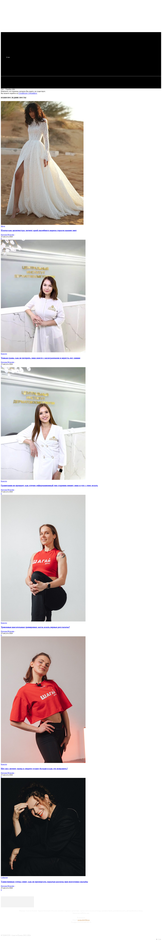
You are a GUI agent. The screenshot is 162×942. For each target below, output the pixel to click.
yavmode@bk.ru (84, 920)
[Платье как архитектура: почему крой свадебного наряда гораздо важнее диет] (42, 224)
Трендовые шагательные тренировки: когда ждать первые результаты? (35, 627)
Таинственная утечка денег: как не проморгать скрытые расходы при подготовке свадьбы (44, 882)
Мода (3, 226)
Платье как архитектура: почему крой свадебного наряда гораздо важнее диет (39, 230)
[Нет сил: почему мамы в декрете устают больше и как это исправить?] (43, 762)
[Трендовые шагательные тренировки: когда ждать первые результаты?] (43, 621)
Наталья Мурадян (7, 235)
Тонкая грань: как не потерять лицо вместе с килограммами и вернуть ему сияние (40, 358)
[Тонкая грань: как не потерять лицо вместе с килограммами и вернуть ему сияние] (43, 352)
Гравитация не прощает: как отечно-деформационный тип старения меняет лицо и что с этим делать (49, 485)
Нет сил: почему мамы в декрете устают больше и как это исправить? (34, 768)
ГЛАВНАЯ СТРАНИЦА (28, 93)
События (4, 877)
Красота (4, 354)
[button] (41, 68)
